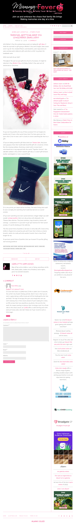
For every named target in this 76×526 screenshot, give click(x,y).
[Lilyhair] (63, 459)
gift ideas (14, 246)
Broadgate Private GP (63, 426)
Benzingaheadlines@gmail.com (63, 270)
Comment (6, 325)
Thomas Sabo (36, 142)
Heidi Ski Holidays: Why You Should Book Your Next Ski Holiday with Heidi (62, 86)
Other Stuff (35, 32)
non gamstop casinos (63, 471)
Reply (8, 316)
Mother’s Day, (17, 63)
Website (5, 355)
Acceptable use (12, 515)
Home (4, 25)
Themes (10, 25)
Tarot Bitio (14, 286)
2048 (26, 307)
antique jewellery (13, 218)
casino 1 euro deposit (63, 489)
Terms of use (34, 515)
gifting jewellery (29, 246)
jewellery (42, 246)
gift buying (6, 246)
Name (5, 344)
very (24, 248)
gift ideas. (42, 44)
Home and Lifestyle (20, 32)
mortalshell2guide (58, 98)
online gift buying (8, 248)
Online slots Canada (61, 368)
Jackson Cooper (57, 84)
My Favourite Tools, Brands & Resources (15, 27)
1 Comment (32, 40)
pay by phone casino (63, 348)
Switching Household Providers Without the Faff (62, 70)
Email (5, 350)
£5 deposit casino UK (66, 333)
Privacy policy (23, 515)
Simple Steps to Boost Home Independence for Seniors (62, 122)
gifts (36, 246)
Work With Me (19, 25)
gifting (20, 246)
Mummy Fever (38, 521)
